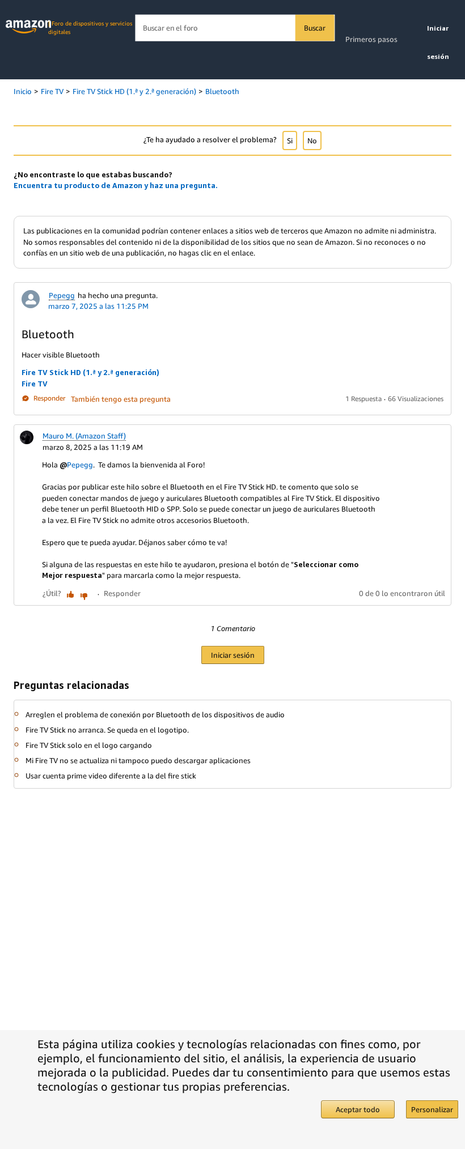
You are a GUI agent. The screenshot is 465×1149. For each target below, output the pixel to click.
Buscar (314, 27)
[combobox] (234, 28)
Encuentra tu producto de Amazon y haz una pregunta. (116, 185)
